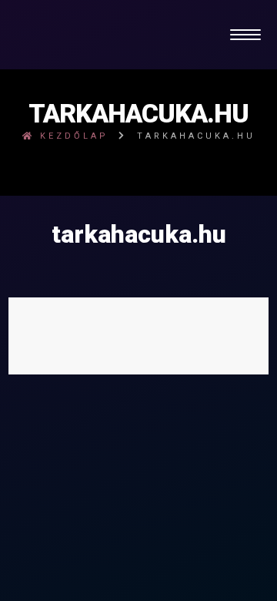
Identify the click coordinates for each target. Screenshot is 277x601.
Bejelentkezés (138, 379)
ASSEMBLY (190, 410)
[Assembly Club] (138, 34)
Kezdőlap (71, 136)
